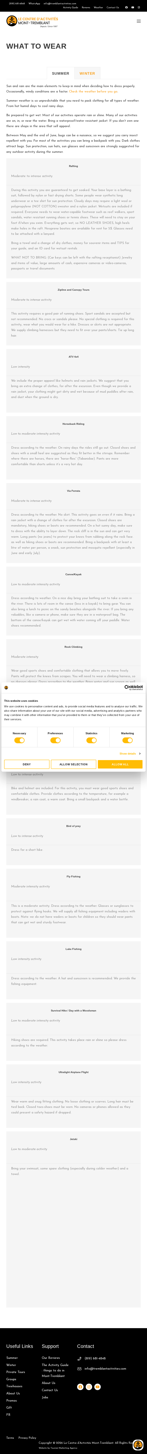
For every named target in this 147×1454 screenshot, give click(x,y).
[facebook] (126, 7)
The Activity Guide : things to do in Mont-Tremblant (55, 1371)
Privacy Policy (27, 1438)
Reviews (86, 7)
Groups (11, 1379)
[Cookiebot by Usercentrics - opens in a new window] (127, 687)
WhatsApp (34, 4)
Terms (10, 1438)
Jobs (45, 1397)
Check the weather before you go (93, 91)
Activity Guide (70, 7)
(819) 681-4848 (17, 4)
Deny (27, 764)
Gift (9, 1407)
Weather (98, 7)
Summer (12, 1358)
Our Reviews (51, 1358)
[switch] (55, 740)
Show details (128, 753)
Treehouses (14, 1386)
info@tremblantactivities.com (60, 4)
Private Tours (15, 1372)
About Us (13, 1393)
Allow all (120, 764)
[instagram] (139, 7)
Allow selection (74, 764)
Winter (11, 1365)
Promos (11, 1400)
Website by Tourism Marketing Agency (58, 1448)
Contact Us (113, 7)
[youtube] (132, 7)
